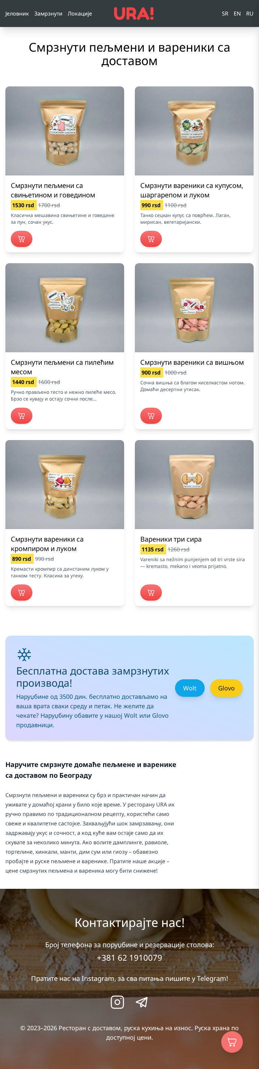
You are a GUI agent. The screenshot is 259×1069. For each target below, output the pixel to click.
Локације (80, 13)
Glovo (226, 688)
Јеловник (17, 13)
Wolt (190, 688)
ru (250, 13)
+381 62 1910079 (129, 957)
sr (225, 13)
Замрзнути (48, 13)
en (237, 13)
